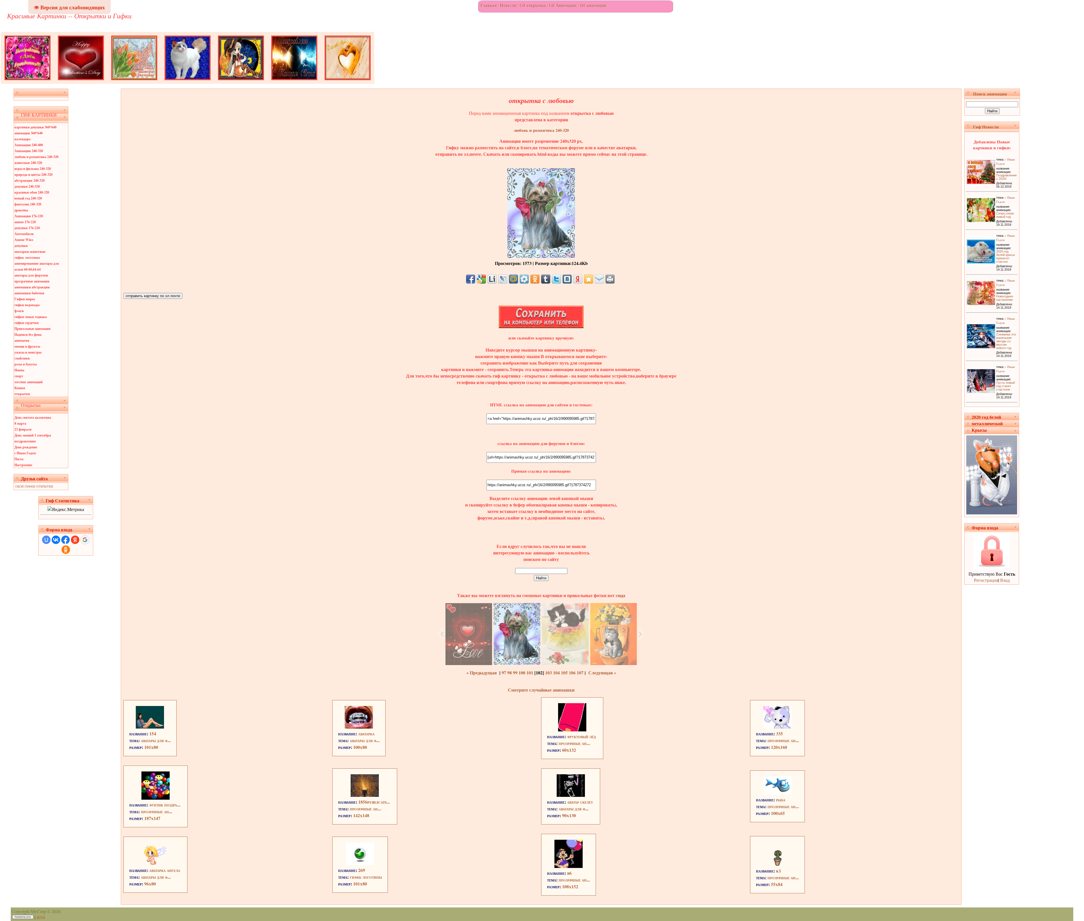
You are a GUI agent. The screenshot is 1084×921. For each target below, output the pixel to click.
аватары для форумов (31, 275)
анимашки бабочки (29, 293)
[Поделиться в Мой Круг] (524, 279)
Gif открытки (533, 5)
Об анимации (593, 5)
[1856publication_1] (365, 795)
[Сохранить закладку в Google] (481, 279)
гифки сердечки (26, 322)
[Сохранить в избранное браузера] (588, 279)
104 (556, 672)
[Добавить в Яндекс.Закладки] (577, 279)
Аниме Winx (23, 239)
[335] (777, 726)
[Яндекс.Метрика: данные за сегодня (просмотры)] (65, 509)
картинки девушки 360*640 (35, 127)
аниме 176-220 (25, 222)
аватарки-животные (29, 251)
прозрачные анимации (31, 281)
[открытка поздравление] (27, 82)
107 (580, 672)
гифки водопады (27, 304)
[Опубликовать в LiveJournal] (502, 279)
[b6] (568, 866)
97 (504, 672)
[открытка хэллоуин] (241, 82)
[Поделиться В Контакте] (567, 279)
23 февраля (23, 429)
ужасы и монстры (27, 352)
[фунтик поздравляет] (155, 798)
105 (564, 672)
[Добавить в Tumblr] (545, 279)
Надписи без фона (27, 334)
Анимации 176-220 (28, 216)
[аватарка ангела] (155, 863)
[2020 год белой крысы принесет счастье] (981, 262)
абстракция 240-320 (29, 180)
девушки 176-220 (27, 227)
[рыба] (777, 793)
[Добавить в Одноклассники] (534, 279)
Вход (1005, 580)
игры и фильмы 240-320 (32, 168)
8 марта (20, 423)
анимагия (21, 340)
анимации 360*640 (28, 133)
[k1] (777, 864)
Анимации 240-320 (28, 150)
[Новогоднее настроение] (981, 303)
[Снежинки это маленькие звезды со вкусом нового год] (981, 346)
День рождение (25, 447)
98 (509, 672)
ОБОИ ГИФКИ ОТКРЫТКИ (34, 486)
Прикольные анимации (32, 328)
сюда (620, 595)
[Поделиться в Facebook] (470, 279)
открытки (22, 393)
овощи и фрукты (27, 346)
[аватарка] (359, 726)
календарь (22, 139)
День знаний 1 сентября (32, 435)
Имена (19, 370)
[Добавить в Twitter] (556, 279)
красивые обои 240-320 (31, 192)
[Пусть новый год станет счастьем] (981, 391)
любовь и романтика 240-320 (36, 156)
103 (548, 672)
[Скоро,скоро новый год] (981, 220)
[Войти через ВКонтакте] (56, 540)
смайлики (22, 358)
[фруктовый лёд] (572, 729)
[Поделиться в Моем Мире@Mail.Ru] (513, 279)
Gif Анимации (563, 5)
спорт (18, 376)
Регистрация (986, 580)
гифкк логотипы (27, 257)
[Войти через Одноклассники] (66, 549)
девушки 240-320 (27, 186)
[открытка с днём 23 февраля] (134, 82)
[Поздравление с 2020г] (981, 182)
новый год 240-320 (28, 198)
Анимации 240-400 (28, 144)
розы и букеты (25, 364)
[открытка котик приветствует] (187, 82)
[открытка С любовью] (347, 82)
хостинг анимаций (28, 382)
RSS (41, 917)
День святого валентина (32, 417)
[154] (150, 726)
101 (529, 672)
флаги (19, 310)
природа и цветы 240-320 (33, 174)
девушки (21, 245)
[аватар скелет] (571, 795)
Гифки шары (24, 299)
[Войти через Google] (84, 539)
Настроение (23, 464)
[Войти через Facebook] (65, 540)
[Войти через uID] (46, 540)
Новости (508, 5)
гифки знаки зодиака (30, 316)
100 (522, 672)
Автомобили (24, 233)
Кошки (19, 387)
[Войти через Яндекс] (75, 540)
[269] (360, 863)
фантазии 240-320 (27, 204)
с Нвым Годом (25, 453)
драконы (21, 210)
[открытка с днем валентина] (81, 82)
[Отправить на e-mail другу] (599, 279)
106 (572, 672)
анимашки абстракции (32, 287)
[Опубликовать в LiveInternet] (492, 279)
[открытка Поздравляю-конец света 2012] (294, 82)
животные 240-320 (28, 162)
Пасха (18, 459)
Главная (489, 5)
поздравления (25, 441)
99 (515, 672)
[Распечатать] (610, 279)
